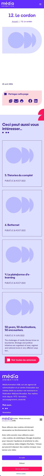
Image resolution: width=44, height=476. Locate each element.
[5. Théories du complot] (22, 164)
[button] (41, 420)
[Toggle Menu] (40, 4)
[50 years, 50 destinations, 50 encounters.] (22, 323)
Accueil (15, 21)
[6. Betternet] (22, 213)
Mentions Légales (21, 473)
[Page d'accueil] (8, 4)
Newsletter (6, 412)
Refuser (22, 463)
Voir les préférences (22, 469)
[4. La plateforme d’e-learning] (22, 264)
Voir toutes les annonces (23, 359)
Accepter (22, 457)
